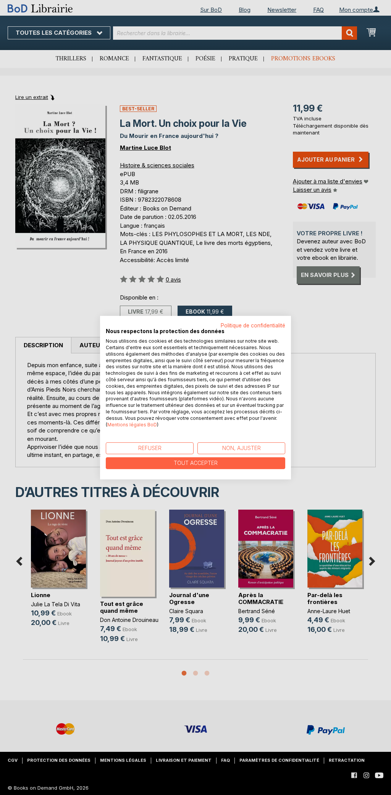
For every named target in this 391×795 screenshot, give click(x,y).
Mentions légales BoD (132, 424)
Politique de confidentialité (253, 325)
